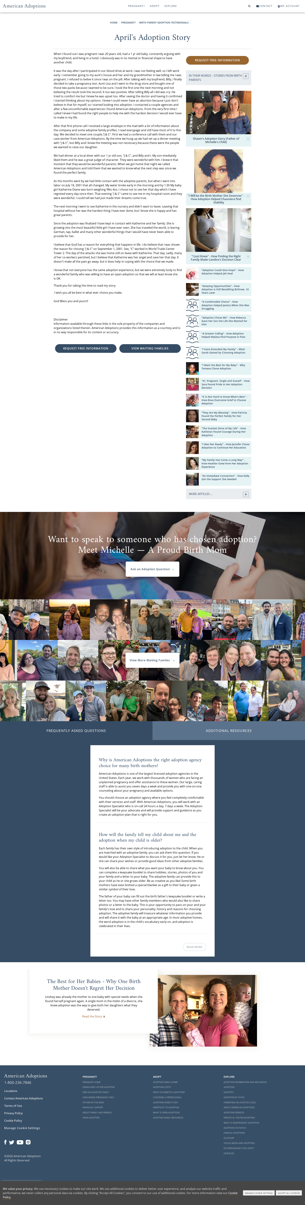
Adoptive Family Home (165, 1082)
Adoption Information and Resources (245, 1082)
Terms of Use (13, 1106)
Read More (194, 947)
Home (114, 22)
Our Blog (229, 1153)
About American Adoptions (239, 1107)
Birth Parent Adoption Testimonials (164, 22)
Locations (10, 1091)
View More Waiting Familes (150, 660)
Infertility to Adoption (166, 1107)
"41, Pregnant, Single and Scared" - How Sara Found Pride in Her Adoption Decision (226, 384)
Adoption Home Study (165, 1102)
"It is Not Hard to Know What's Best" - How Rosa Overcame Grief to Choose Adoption (224, 400)
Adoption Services (234, 1112)
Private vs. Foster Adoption (239, 1117)
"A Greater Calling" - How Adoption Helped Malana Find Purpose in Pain (223, 335)
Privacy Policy (13, 1113)
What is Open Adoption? (166, 1112)
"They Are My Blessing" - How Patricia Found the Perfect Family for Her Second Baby (224, 416)
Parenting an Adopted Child (240, 1102)
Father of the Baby (93, 1102)
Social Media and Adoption (239, 1143)
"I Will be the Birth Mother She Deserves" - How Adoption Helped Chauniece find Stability (216, 199)
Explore (171, 6)
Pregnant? (136, 6)
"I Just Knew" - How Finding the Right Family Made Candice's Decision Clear (216, 258)
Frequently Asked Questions (76, 730)
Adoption (229, 1087)
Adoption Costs (162, 1087)
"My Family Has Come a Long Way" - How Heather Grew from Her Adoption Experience (225, 463)
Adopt (155, 6)
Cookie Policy (13, 1121)
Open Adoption (91, 1117)
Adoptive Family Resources (168, 1117)
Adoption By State (234, 1097)
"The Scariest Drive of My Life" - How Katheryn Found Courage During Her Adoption (224, 432)
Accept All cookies (289, 1193)
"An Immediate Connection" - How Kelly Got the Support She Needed (225, 477)
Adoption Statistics (235, 1127)
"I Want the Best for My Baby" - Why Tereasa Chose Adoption (223, 366)
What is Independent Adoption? (241, 1122)
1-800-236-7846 (17, 1082)
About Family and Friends (97, 1112)
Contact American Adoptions (23, 1098)
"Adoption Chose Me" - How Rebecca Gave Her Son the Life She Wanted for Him (224, 321)
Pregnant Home (92, 1082)
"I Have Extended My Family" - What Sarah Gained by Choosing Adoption (223, 351)
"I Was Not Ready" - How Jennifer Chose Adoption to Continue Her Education (225, 446)
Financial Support (93, 1107)
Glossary (229, 1137)
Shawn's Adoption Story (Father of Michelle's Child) (216, 140)
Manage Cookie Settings (22, 1128)
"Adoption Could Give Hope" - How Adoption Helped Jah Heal (223, 271)
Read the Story (92, 1016)
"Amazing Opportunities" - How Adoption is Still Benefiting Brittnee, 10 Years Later (225, 289)
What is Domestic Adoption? (169, 1092)
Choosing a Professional (167, 1097)
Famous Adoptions (234, 1132)
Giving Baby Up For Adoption (99, 1087)
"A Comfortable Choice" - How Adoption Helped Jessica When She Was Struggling (225, 305)
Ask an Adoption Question (150, 569)
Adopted (229, 1092)
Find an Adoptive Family (96, 1092)
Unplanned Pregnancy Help (98, 1097)
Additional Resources (229, 730)
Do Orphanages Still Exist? (239, 1148)
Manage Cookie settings (259, 1193)
